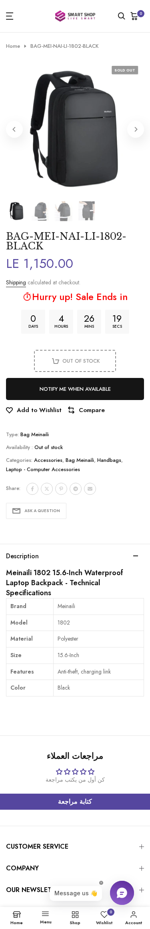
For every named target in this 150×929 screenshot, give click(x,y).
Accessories (48, 460)
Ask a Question (42, 511)
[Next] (135, 129)
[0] (134, 16)
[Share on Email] (90, 489)
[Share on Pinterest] (61, 489)
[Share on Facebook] (32, 489)
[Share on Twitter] (47, 489)
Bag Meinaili (34, 434)
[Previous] (14, 129)
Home (13, 46)
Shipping (16, 282)
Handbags (109, 460)
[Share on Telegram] (76, 489)
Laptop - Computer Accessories (43, 469)
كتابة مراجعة (75, 801)
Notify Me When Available (75, 389)
